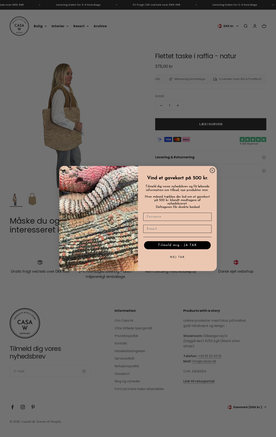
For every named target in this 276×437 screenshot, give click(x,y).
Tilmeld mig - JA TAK (177, 245)
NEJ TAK (177, 257)
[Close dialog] (212, 170)
